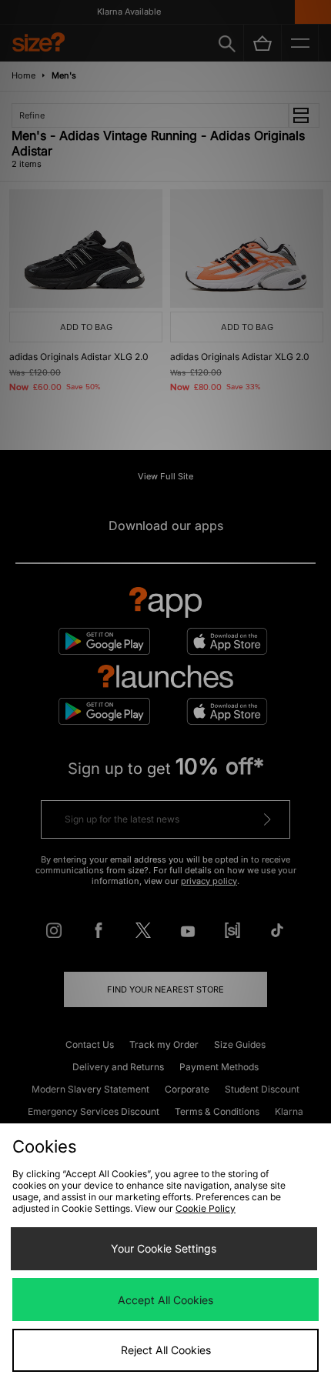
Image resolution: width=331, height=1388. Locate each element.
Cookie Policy (206, 1208)
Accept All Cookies (165, 1299)
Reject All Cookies (166, 1349)
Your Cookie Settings (163, 1248)
